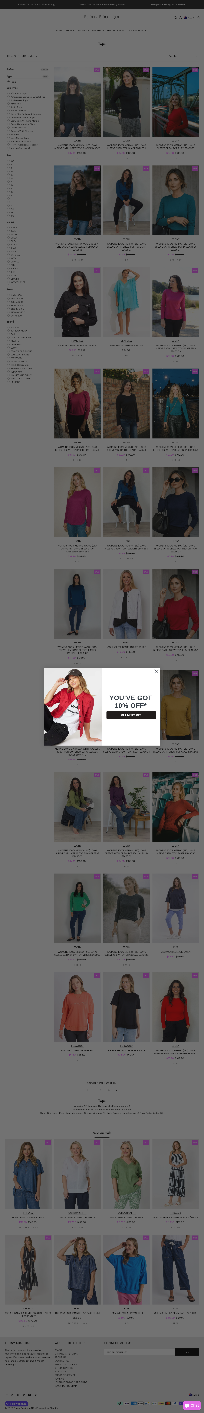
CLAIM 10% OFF (131, 715)
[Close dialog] (156, 671)
